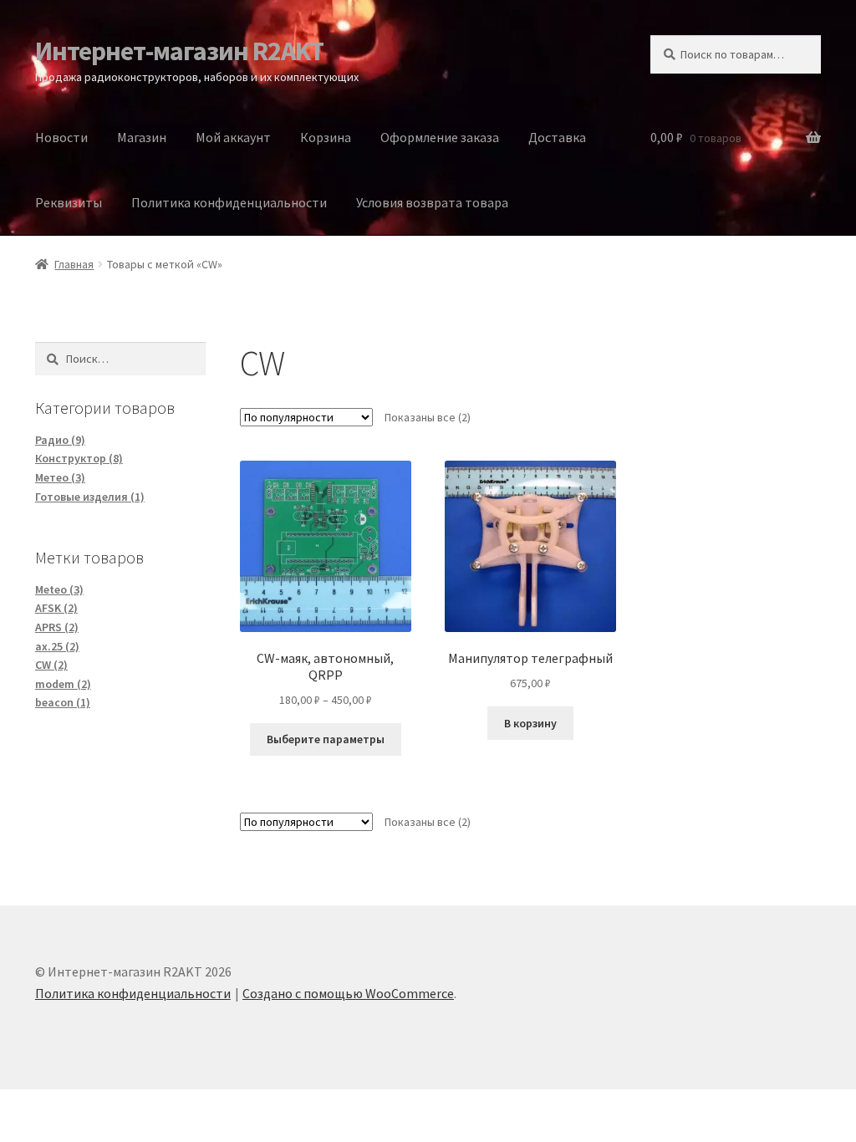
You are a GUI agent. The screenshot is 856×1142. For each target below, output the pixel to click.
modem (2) (63, 683)
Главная (74, 264)
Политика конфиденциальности (229, 202)
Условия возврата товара (432, 202)
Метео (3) (60, 477)
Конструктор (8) (79, 458)
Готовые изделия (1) (90, 496)
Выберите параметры (326, 739)
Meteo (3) (59, 589)
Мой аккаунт (233, 137)
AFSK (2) (56, 607)
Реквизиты (68, 202)
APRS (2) (57, 627)
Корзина (325, 137)
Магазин (141, 137)
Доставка (557, 137)
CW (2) (51, 664)
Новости (61, 137)
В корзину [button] (530, 723)
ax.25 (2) (57, 646)
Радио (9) (60, 439)
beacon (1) (62, 702)
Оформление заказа (439, 137)
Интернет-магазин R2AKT (179, 51)
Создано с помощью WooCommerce (348, 993)
